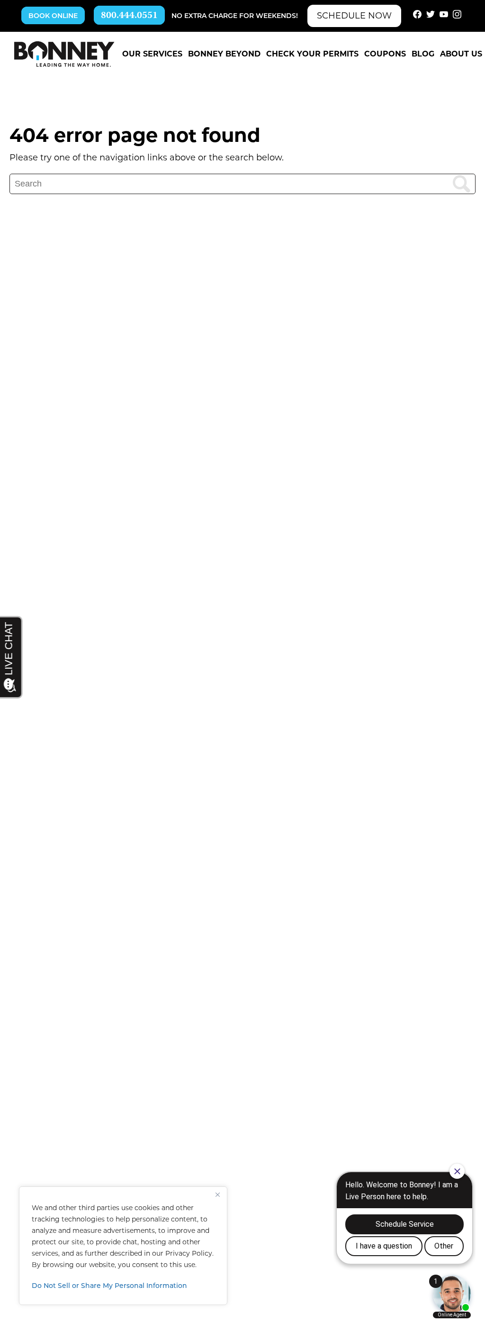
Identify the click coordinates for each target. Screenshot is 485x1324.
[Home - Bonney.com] (64, 54)
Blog (423, 53)
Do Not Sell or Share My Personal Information (109, 1286)
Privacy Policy (188, 1253)
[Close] (217, 1194)
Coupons (385, 53)
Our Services (152, 53)
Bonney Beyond (224, 53)
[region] (123, 1245)
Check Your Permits (312, 53)
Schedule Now (354, 15)
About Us (461, 53)
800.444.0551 (129, 16)
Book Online (53, 16)
